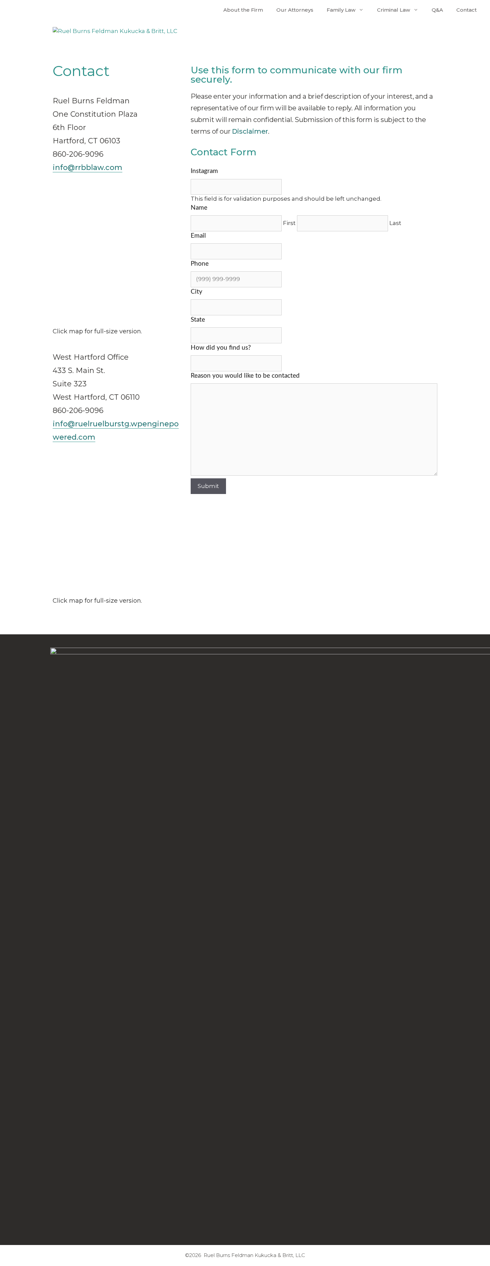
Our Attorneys (294, 10)
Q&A (437, 10)
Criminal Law (393, 10)
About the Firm (243, 10)
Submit (208, 486)
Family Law (341, 10)
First (289, 223)
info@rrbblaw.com (87, 167)
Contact (466, 10)
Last (395, 223)
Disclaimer (250, 131)
